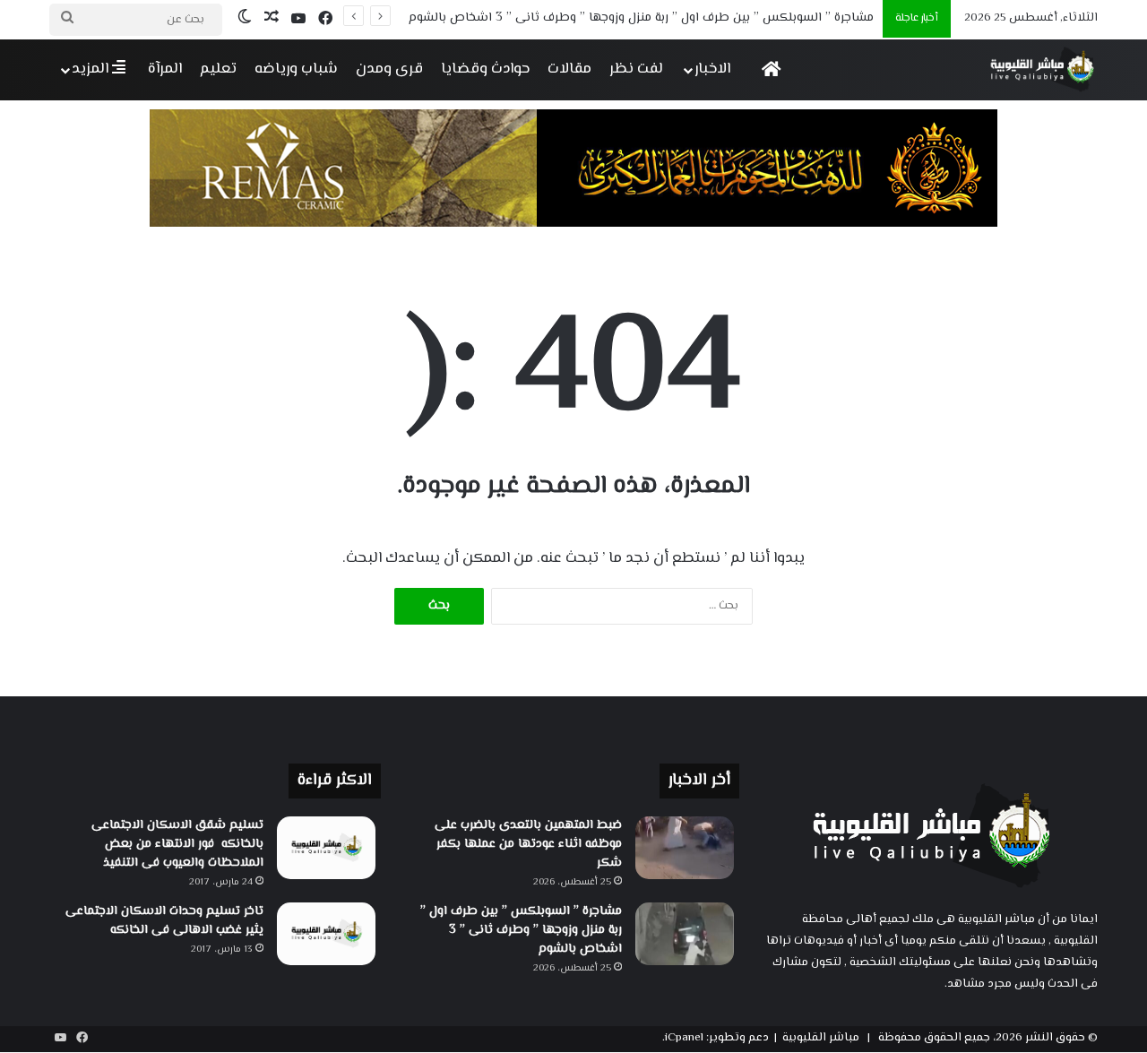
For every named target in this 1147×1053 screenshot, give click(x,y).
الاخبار (712, 69)
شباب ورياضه (296, 69)
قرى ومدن (389, 69)
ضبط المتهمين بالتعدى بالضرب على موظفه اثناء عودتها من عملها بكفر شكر (528, 844)
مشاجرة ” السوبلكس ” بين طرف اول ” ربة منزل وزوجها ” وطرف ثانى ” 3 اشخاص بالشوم (641, 18)
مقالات (569, 69)
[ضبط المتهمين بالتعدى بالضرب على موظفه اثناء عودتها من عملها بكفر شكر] (684, 847)
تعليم (218, 69)
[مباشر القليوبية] (1042, 69)
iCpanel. (682, 1038)
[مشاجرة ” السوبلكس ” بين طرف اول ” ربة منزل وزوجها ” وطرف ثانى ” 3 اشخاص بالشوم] (684, 933)
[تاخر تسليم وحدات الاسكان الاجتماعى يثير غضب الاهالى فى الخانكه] (326, 933)
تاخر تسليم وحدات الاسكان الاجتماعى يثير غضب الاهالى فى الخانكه (164, 921)
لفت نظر (636, 69)
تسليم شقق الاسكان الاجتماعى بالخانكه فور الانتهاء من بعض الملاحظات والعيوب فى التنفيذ (177, 844)
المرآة (165, 69)
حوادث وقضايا (485, 69)
